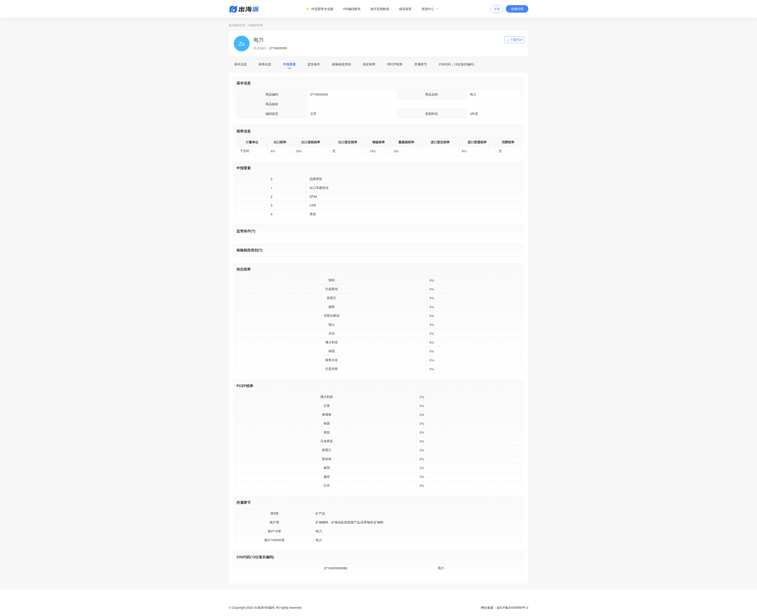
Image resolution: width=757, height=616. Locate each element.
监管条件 (314, 64)
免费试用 (517, 9)
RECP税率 (395, 64)
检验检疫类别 (341, 64)
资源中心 (427, 9)
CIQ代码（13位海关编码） (457, 64)
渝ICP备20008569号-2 (512, 607)
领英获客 (405, 9)
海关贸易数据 (379, 9)
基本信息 (240, 64)
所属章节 (420, 64)
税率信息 (265, 64)
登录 (497, 9)
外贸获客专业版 (322, 9)
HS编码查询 (351, 9)
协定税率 (369, 64)
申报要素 (289, 64)
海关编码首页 (237, 25)
